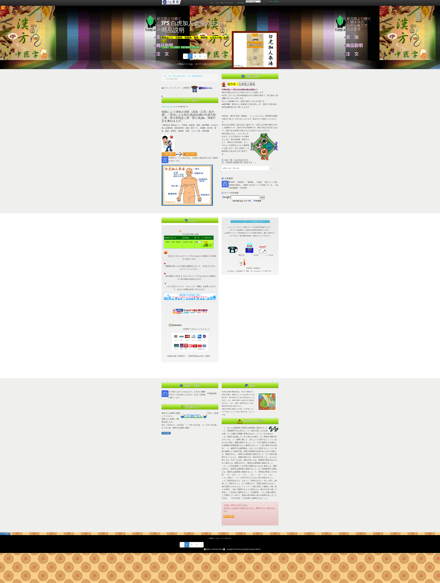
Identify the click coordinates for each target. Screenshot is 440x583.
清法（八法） (190, 154)
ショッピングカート (237, 221)
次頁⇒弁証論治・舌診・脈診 (190, 47)
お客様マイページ (263, 221)
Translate (275, 1)
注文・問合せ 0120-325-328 (224, 3)
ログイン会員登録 (250, 221)
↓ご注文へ (165, 47)
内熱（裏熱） (169, 154)
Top (211, 3)
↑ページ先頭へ (5, 534)
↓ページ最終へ (174, 47)
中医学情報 (240, 3)
